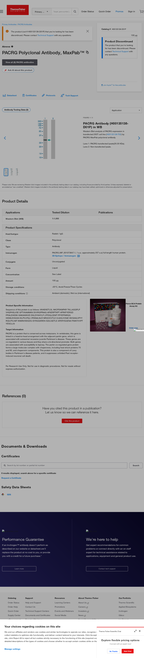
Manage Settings (12, 649)
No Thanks (114, 651)
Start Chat (127, 651)
